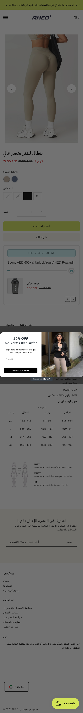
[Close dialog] (80, 335)
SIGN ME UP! (20, 370)
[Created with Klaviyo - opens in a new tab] (41, 379)
